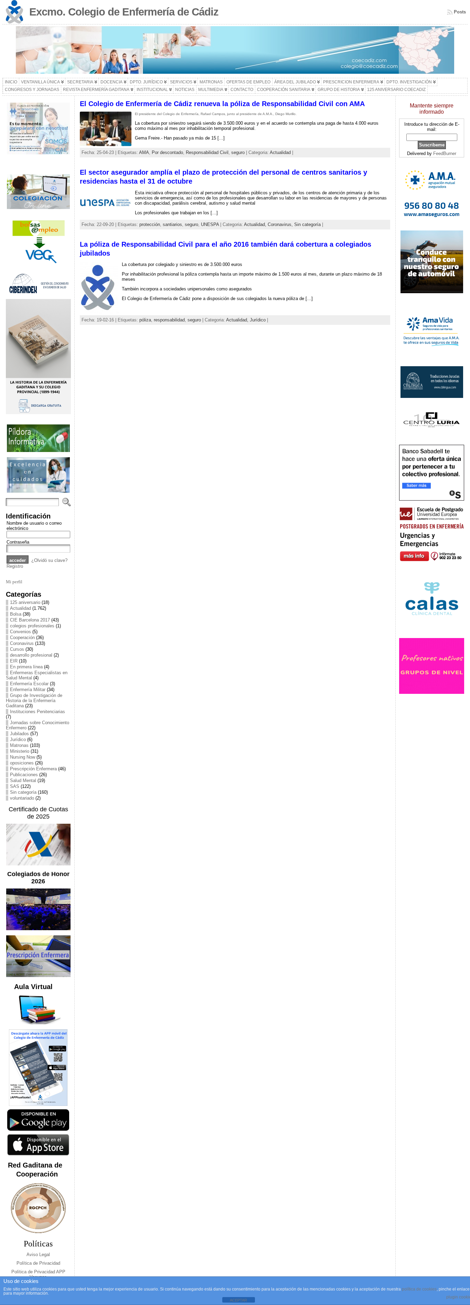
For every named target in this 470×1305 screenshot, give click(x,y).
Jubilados (19, 733)
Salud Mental (23, 780)
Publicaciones (24, 774)
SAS (14, 786)
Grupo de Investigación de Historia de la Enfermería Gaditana (34, 700)
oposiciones (22, 762)
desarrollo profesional (31, 655)
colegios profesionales (32, 625)
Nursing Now (22, 757)
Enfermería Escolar (29, 683)
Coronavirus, (281, 224)
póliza (145, 319)
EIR (14, 661)
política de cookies (419, 1289)
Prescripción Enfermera (33, 768)
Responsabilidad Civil (207, 152)
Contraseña (18, 542)
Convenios (20, 631)
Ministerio (19, 751)
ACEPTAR (238, 1300)
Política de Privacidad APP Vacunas (38, 1274)
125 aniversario (25, 602)
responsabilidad (169, 319)
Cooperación (22, 637)
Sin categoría (23, 792)
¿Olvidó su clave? (49, 560)
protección (149, 224)
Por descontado (167, 152)
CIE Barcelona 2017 (30, 620)
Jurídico (18, 739)
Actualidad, (256, 224)
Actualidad (20, 608)
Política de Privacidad (38, 1263)
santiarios (172, 224)
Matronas (19, 745)
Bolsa (15, 614)
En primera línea (26, 666)
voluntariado (22, 798)
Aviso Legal (38, 1254)
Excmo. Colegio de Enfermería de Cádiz (123, 12)
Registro (15, 566)
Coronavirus (22, 643)
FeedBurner (444, 153)
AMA (144, 152)
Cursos (17, 649)
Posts (460, 11)
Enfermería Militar (27, 689)
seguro (238, 152)
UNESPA (210, 224)
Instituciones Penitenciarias (37, 711)
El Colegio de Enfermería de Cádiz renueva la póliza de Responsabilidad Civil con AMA (222, 103)
